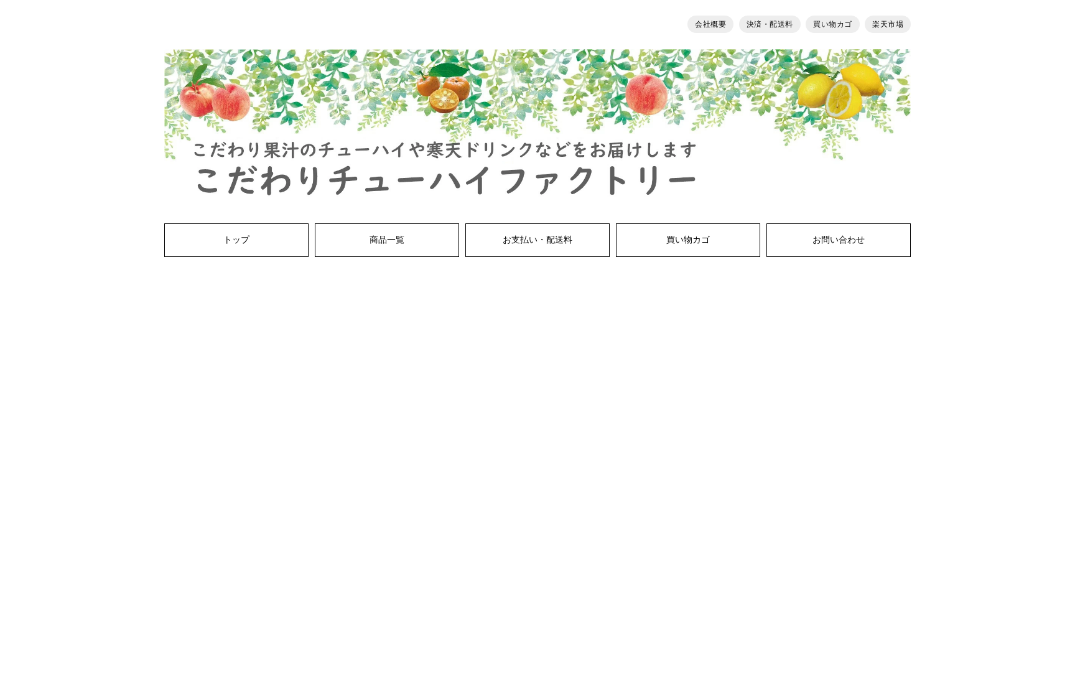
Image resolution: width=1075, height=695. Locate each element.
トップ (236, 240)
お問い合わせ (838, 240)
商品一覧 (387, 240)
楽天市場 (887, 24)
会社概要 (710, 24)
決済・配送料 (770, 24)
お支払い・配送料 (537, 240)
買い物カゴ (832, 24)
